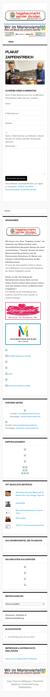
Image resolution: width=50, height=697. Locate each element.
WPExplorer (27, 681)
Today (9, 681)
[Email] (43, 42)
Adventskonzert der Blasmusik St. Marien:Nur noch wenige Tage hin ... (30, 495)
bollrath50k (20, 503)
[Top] (0, 695)
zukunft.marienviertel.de (30, 416)
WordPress (16, 684)
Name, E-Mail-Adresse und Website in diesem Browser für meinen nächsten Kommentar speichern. (24, 139)
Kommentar (10, 146)
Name (8, 104)
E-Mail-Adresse (12, 113)
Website (8, 123)
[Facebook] (39, 42)
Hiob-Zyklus (21, 518)
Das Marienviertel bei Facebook (23, 540)
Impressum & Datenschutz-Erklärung (20, 659)
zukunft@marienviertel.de (29, 413)
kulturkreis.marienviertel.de (27, 428)
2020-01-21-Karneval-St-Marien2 (30, 525)
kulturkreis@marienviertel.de (25, 425)
